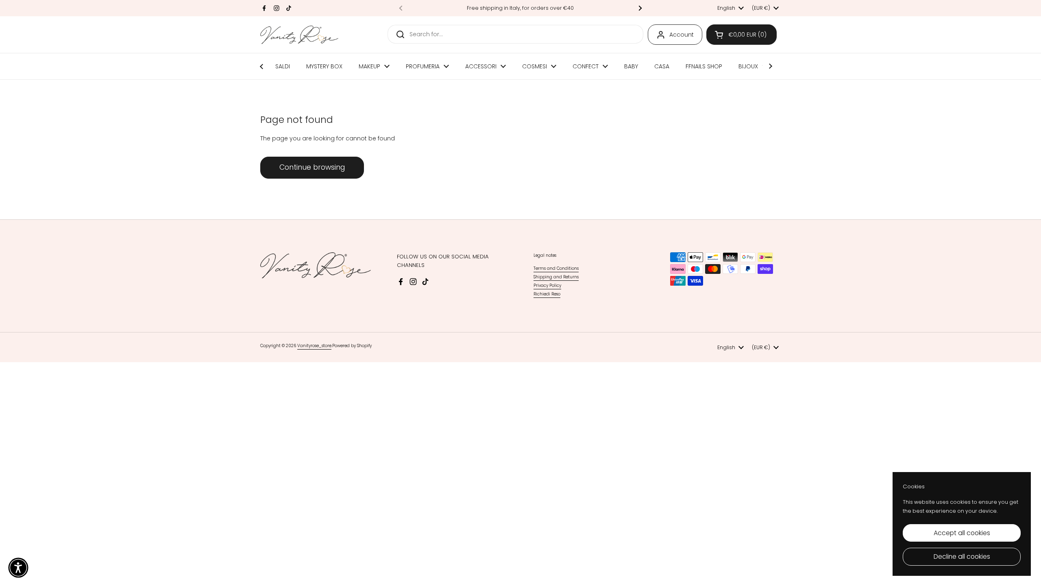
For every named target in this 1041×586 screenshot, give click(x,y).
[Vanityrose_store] (299, 35)
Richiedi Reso (547, 294)
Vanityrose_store (314, 346)
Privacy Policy (547, 285)
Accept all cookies (962, 533)
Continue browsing (312, 167)
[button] (741, 34)
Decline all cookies (962, 556)
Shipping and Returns (556, 277)
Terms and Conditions (556, 268)
